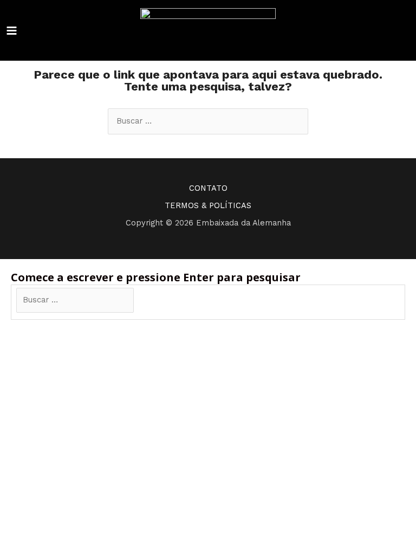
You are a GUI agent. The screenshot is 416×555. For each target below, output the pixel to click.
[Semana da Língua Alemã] (208, 30)
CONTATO (208, 188)
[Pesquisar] (150, 300)
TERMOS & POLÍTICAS (208, 205)
